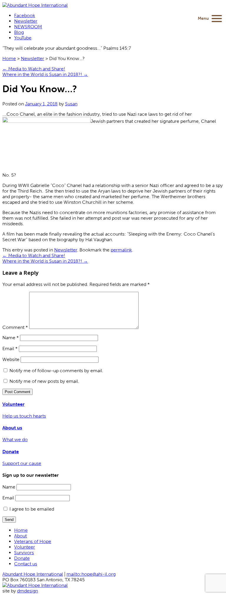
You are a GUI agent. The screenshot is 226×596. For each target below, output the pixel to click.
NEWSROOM (28, 26)
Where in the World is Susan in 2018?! (45, 74)
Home (9, 58)
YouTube (22, 38)
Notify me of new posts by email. (44, 381)
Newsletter (25, 21)
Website (10, 359)
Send (9, 519)
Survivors (24, 552)
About (20, 536)
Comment (15, 327)
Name (10, 337)
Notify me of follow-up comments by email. (56, 370)
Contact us (25, 564)
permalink (121, 250)
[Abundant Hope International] (35, 5)
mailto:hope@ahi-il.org (91, 574)
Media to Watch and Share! (33, 69)
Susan (71, 104)
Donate (22, 558)
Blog (19, 32)
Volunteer (24, 547)
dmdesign (27, 591)
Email (10, 348)
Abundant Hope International (32, 574)
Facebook (24, 15)
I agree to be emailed (31, 509)
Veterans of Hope (32, 541)
